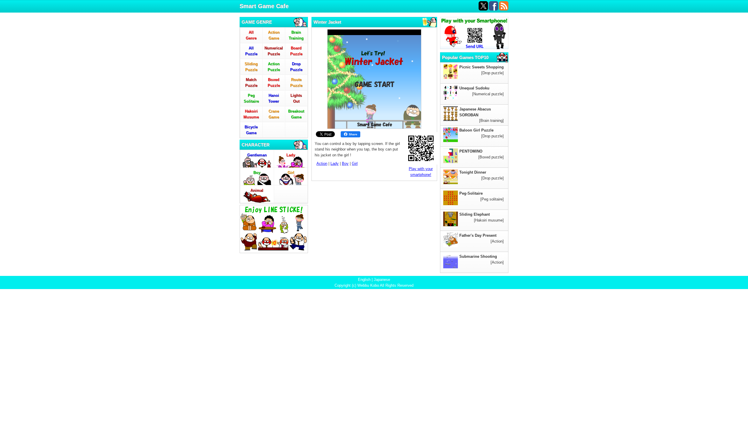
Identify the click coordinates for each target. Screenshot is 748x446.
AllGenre (251, 35)
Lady (290, 155)
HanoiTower (273, 98)
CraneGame (274, 114)
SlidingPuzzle (251, 67)
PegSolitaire (251, 98)
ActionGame (274, 35)
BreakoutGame (296, 114)
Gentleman (257, 155)
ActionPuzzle (274, 67)
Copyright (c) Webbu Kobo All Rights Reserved (374, 285)
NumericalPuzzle (273, 51)
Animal (256, 190)
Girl (291, 172)
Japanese (382, 279)
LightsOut (296, 98)
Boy (256, 172)
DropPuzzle (296, 67)
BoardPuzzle (296, 51)
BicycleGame (251, 130)
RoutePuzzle (296, 82)
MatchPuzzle (251, 82)
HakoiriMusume (251, 114)
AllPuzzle (251, 51)
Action (321, 163)
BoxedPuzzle (274, 82)
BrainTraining (296, 35)
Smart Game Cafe (264, 6)
